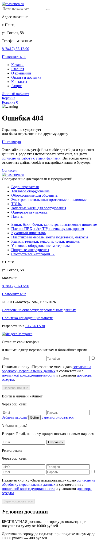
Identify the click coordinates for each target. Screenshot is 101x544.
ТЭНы (16, 204)
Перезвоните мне (16, 388)
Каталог (17, 65)
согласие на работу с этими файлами (31, 158)
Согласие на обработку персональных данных (39, 310)
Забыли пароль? (14, 417)
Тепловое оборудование (30, 191)
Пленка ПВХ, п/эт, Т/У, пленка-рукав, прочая (47, 229)
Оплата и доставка (26, 77)
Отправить (55, 442)
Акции (16, 86)
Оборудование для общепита (34, 195)
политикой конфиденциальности (28, 375)
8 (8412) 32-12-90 (15, 49)
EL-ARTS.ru (35, 326)
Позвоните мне (14, 57)
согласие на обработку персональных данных (46, 369)
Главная (17, 69)
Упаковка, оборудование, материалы (40, 246)
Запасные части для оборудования (38, 208)
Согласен (9, 170)
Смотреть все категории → (33, 254)
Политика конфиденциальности (27, 318)
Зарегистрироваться (58, 417)
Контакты (19, 82)
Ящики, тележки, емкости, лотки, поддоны (45, 241)
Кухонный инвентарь (28, 233)
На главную (11, 142)
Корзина (8, 98)
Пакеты (17, 216)
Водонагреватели (25, 187)
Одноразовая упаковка (29, 212)
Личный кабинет (15, 94)
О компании (21, 73)
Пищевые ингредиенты (30, 250)
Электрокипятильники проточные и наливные (48, 200)
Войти (34, 417)
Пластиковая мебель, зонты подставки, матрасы (49, 237)
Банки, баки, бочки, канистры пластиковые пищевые (54, 224)
